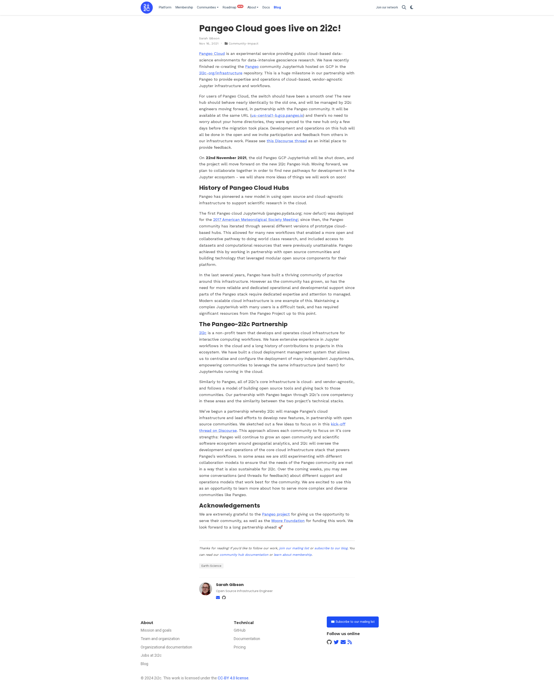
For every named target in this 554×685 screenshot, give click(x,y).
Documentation (247, 638)
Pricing (240, 647)
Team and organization (160, 638)
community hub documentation (244, 554)
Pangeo (252, 66)
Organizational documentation (166, 647)
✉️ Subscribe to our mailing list (353, 622)
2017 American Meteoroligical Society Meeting (255, 219)
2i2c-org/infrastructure (220, 73)
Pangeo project (276, 514)
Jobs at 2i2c (151, 655)
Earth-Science (211, 565)
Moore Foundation (288, 520)
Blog (144, 663)
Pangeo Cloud (212, 53)
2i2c (202, 333)
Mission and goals (156, 630)
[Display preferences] (411, 7)
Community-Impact (244, 43)
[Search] (404, 7)
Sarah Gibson (209, 38)
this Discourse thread (287, 141)
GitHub (240, 630)
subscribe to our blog (331, 548)
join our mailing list (294, 548)
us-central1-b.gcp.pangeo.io (277, 115)
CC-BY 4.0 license (233, 678)
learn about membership (293, 554)
